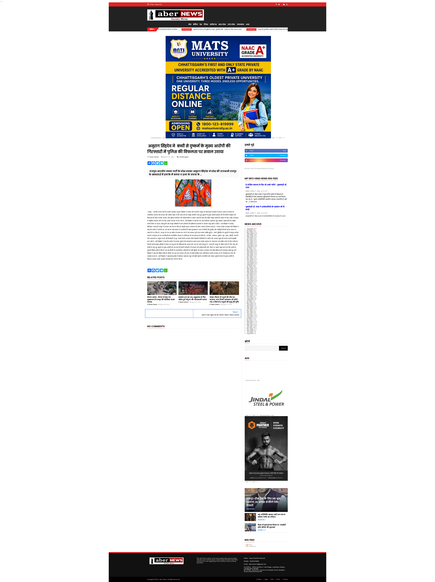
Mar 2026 (250, 236)
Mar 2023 (250, 289)
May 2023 (250, 286)
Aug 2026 (250, 229)
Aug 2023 (250, 282)
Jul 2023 (249, 283)
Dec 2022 (250, 294)
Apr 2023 (250, 288)
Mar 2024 (250, 271)
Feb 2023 (250, 291)
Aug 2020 (250, 333)
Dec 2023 (250, 276)
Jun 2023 (250, 285)
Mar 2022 (250, 307)
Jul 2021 (249, 319)
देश (201, 24)
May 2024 (250, 268)
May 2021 (250, 322)
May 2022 (250, 304)
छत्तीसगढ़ (213, 24)
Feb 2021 (250, 326)
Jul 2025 (249, 248)
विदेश (206, 24)
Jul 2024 (249, 266)
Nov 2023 (250, 277)
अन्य (247, 24)
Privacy (285, 579)
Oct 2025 (250, 243)
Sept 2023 (250, 280)
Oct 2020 (250, 332)
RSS (272, 579)
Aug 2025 (250, 246)
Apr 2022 (250, 305)
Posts (250, 545)
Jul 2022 (249, 301)
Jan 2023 (250, 292)
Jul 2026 (249, 230)
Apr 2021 (250, 323)
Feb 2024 (250, 273)
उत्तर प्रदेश (231, 24)
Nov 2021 (250, 313)
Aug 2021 (250, 317)
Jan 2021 (250, 327)
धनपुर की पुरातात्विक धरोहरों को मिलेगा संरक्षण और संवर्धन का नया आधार (229, 29)
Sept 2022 (250, 298)
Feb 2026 (250, 238)
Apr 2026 (250, 235)
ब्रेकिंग (195, 24)
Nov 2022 (250, 295)
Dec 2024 (250, 258)
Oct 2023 (250, 279)
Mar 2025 (250, 254)
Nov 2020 (250, 330)
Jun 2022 (250, 302)
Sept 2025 (250, 245)
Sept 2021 (250, 316)
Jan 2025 (250, 257)
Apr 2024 (250, 270)
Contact (258, 579)
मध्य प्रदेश (222, 24)
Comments (252, 546)
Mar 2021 (250, 324)
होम (189, 24)
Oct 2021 (250, 314)
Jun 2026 (250, 232)
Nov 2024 (250, 260)
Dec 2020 (250, 329)
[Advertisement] (266, 368)
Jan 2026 (250, 239)
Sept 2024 (250, 263)
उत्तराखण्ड (240, 24)
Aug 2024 (250, 264)
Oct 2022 (250, 296)
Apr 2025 (250, 252)
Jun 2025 (250, 249)
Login (266, 579)
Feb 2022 (250, 308)
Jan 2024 (250, 274)
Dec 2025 (250, 240)
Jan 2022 (250, 310)
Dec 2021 (250, 311)
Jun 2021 (250, 320)
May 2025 (250, 251)
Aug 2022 (250, 299)
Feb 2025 (250, 255)
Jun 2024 (250, 267)
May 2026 (250, 233)
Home (278, 579)
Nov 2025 (250, 242)
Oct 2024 (250, 261)
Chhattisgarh (203, 29)
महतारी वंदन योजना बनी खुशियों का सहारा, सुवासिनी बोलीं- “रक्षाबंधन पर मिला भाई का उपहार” (169, 29)
